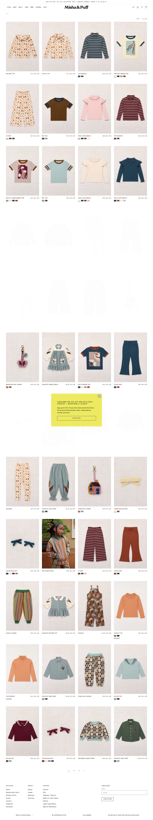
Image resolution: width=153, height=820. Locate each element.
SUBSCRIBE (76, 418)
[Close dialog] (99, 396)
